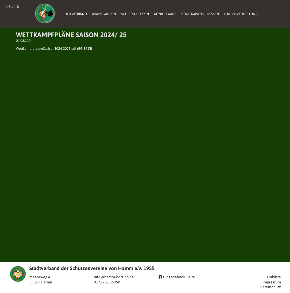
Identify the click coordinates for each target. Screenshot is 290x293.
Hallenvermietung (241, 14)
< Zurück (12, 6)
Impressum (272, 282)
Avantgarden (104, 14)
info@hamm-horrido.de (114, 277)
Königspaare (165, 14)
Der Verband (76, 14)
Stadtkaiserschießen (200, 14)
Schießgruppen (135, 14)
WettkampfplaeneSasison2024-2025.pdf (46, 48)
